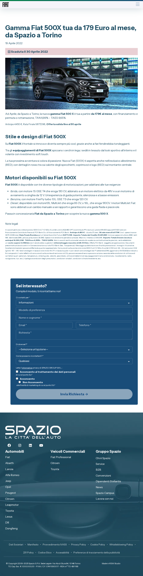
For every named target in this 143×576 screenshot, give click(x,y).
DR (7, 522)
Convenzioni (103, 475)
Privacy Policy (78, 544)
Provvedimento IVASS (55, 544)
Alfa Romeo (12, 475)
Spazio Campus (105, 493)
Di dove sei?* (21, 344)
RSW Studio (114, 563)
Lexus (8, 516)
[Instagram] (20, 446)
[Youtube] (41, 446)
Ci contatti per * (23, 298)
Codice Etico (44, 552)
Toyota (9, 510)
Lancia (9, 469)
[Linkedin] (31, 446)
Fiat (7, 457)
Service (100, 464)
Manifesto (33, 544)
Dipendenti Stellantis (108, 481)
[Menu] (137, 4)
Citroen (9, 499)
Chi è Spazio (103, 458)
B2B (98, 469)
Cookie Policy (97, 544)
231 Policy (28, 552)
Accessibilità (62, 552)
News (99, 487)
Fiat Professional (61, 457)
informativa (27, 368)
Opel (8, 487)
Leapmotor (12, 504)
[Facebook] (9, 446)
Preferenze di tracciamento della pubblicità (96, 552)
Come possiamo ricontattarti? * (30, 356)
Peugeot (10, 492)
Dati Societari (16, 544)
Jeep (8, 481)
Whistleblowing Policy (121, 544)
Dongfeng (11, 528)
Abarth (9, 463)
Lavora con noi (104, 498)
